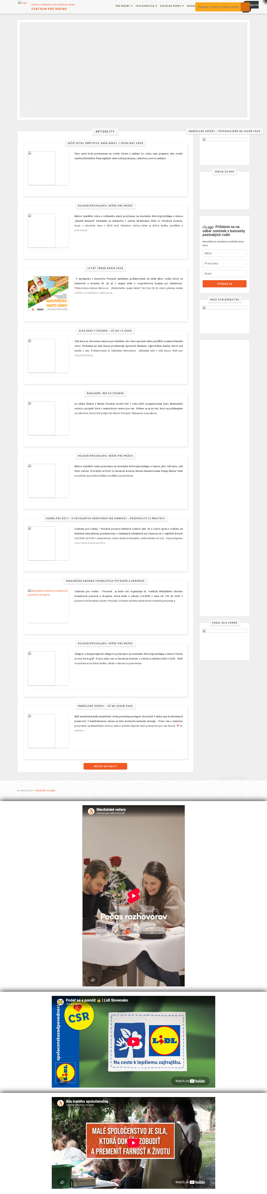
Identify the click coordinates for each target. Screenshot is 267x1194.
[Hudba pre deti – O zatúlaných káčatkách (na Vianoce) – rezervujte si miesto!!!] (48, 543)
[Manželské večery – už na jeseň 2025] (48, 731)
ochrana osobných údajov (233, 777)
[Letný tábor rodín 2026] (48, 293)
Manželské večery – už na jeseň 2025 (105, 705)
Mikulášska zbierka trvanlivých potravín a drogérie (105, 580)
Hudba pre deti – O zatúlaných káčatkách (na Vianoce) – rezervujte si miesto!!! (105, 518)
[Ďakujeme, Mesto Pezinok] (48, 418)
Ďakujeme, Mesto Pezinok (105, 393)
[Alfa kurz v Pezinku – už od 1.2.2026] (48, 356)
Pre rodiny (123, 6)
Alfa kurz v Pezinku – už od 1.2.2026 (105, 330)
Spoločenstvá (145, 6)
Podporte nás (250, 6)
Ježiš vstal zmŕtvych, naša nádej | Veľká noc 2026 (105, 143)
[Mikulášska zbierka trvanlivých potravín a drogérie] (48, 606)
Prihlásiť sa (224, 283)
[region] (133, 70)
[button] (133, 107)
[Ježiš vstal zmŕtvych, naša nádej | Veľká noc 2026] (48, 168)
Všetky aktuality (105, 766)
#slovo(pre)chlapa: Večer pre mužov (105, 205)
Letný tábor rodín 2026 (105, 268)
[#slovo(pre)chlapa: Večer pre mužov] (48, 231)
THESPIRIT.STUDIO (45, 790)
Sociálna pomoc (170, 6)
